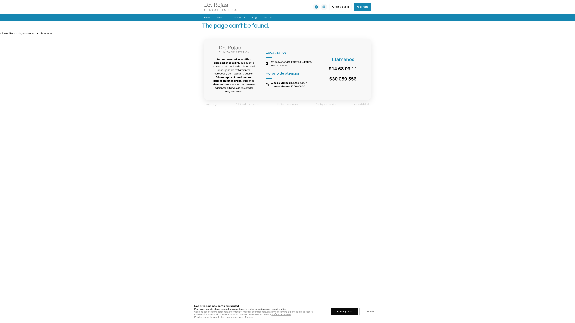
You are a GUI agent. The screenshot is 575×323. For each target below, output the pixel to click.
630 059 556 (343, 79)
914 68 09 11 (343, 68)
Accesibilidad (361, 104)
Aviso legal (212, 104)
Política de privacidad (247, 104)
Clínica (219, 17)
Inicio (207, 17)
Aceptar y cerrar (344, 311)
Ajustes (249, 317)
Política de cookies (287, 104)
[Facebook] (316, 7)
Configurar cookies (326, 104)
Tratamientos (237, 17)
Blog (254, 17)
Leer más (370, 311)
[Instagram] (324, 7)
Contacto (268, 17)
